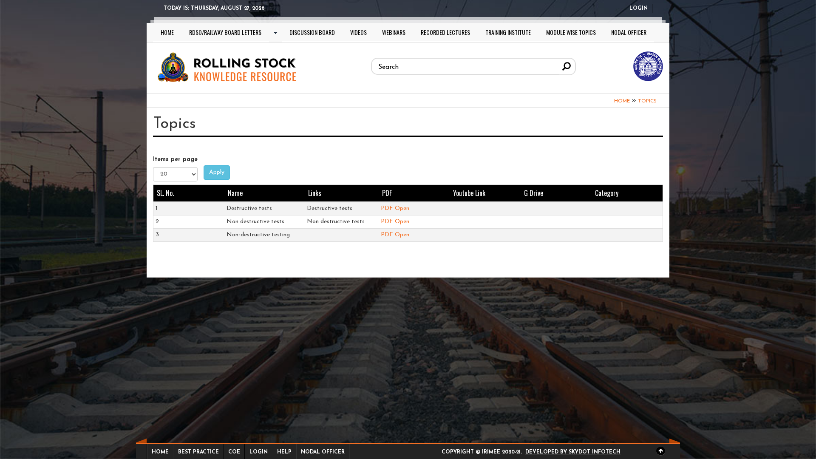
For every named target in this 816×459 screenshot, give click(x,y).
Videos (358, 32)
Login (638, 8)
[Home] (226, 66)
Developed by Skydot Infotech (572, 452)
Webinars (393, 32)
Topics (647, 101)
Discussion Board (312, 32)
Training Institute (508, 32)
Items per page (175, 159)
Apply (216, 172)
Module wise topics (571, 32)
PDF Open (395, 208)
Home (167, 32)
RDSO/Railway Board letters (225, 32)
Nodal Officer (628, 32)
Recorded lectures (445, 32)
